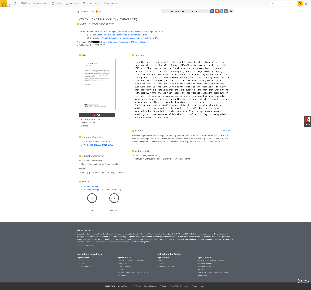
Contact (203, 286)
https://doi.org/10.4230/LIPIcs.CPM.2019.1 (204, 141)
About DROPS (175, 286)
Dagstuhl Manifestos (126, 266)
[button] (34, 3)
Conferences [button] (92, 3)
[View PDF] (97, 84)
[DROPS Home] (15, 3)
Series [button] (58, 3)
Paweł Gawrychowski (103, 23)
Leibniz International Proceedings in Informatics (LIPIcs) (122, 35)
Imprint (186, 286)
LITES (120, 269)
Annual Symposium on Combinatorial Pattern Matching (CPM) (130, 38)
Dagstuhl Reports (124, 263)
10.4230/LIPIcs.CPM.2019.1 (98, 141)
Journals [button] (73, 3)
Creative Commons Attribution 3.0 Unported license (124, 42)
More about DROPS (85, 246)
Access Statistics (91, 186)
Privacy (195, 286)
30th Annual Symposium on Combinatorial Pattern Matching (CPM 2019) (130, 31)
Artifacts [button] (112, 3)
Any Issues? (306, 281)
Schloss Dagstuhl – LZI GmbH (129, 286)
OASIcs (81, 263)
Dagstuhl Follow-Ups (86, 266)
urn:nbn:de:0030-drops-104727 (100, 145)
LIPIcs (80, 260)
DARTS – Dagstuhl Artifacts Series (131, 260)
